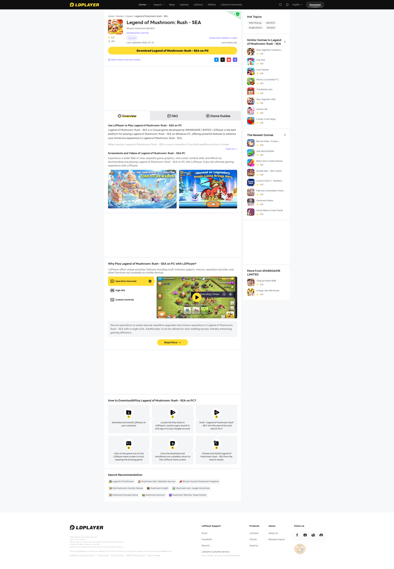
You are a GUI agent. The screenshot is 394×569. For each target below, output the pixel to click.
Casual (129, 16)
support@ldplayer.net (164, 551)
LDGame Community (231, 4)
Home (111, 16)
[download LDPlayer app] (287, 4)
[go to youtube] (305, 535)
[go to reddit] (313, 535)
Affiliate (212, 4)
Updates (184, 4)
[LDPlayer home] (84, 4)
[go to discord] (321, 535)
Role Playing (255, 22)
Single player (255, 27)
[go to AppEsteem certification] (300, 549)
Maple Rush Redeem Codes (223, 38)
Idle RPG (270, 22)
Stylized (271, 27)
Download (315, 4)
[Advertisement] (172, 88)
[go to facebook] (297, 535)
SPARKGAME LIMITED (138, 33)
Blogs (172, 4)
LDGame (198, 4)
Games (119, 16)
